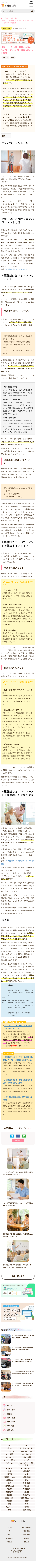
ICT (27, 1445)
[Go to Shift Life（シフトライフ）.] (1, 18)
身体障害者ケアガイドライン (16, 269)
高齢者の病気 (27, 1510)
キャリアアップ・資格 (26, 1448)
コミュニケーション (26, 1451)
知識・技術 (26, 1534)
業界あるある (9, 1498)
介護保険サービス (9, 1477)
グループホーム (9, 1451)
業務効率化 (26, 1495)
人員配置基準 (27, 1471)
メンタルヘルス (9, 1468)
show (8, 136)
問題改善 (26, 1486)
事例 (9, 1471)
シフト (10, 1531)
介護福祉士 (9, 1480)
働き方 (27, 1480)
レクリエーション (26, 1468)
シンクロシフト (9, 1457)
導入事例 (26, 1538)
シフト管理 (9, 1454)
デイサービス (9, 1463)
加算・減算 (26, 1483)
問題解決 (9, 1489)
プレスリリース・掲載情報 (26, 1464)
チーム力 (5, 57)
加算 (9, 1483)
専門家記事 (9, 1492)
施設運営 (9, 1495)
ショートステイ (26, 1454)
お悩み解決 (26, 1531)
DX (9, 1445)
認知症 (27, 1507)
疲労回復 (9, 1501)
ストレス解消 (27, 1457)
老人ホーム (9, 1507)
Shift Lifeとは (26, 1527)
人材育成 (9, 1474)
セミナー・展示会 (9, 1460)
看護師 (27, 1501)
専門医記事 (26, 1489)
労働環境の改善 (9, 1486)
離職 (9, 1510)
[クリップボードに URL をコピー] (18, 1140)
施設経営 (26, 1492)
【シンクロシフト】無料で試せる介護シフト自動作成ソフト (18, 1550)
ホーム (10, 1527)
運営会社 (26, 1542)
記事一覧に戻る (18, 1276)
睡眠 (9, 1504)
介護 (26, 1474)
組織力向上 (9, 1538)
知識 (12, 57)
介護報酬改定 (27, 1477)
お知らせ (9, 1448)
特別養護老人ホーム (26, 1498)
